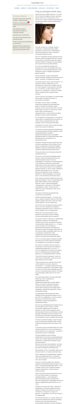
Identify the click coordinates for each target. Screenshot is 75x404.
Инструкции (50, 8)
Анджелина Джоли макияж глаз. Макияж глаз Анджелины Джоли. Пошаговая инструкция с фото (22, 47)
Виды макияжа (33, 8)
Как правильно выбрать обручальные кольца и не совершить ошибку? (20, 30)
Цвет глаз (42, 8)
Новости (23, 8)
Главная (17, 8)
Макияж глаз (37, 3)
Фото (57, 8)
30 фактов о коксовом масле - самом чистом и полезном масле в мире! (22, 24)
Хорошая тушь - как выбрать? (21, 35)
